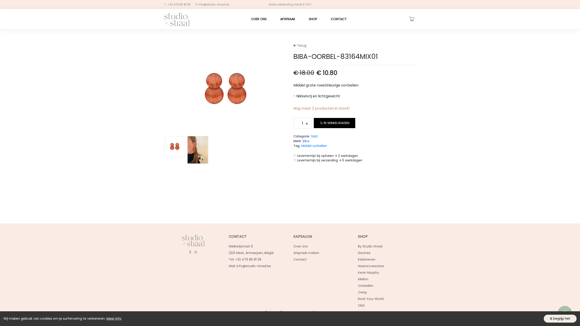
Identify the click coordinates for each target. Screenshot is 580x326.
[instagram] (195, 252)
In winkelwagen (336, 123)
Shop (313, 19)
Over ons (259, 19)
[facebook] (190, 252)
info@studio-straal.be (214, 4)
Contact (339, 19)
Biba (306, 141)
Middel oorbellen (314, 146)
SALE (314, 136)
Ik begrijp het (560, 318)
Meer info (113, 318)
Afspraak (287, 19)
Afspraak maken (306, 253)
